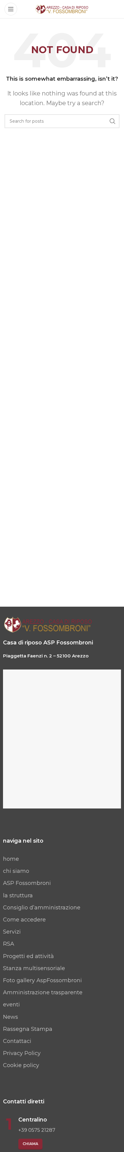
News (10, 1017)
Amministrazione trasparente (42, 992)
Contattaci (17, 1041)
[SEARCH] (112, 121)
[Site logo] (62, 8)
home (11, 859)
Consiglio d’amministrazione (41, 907)
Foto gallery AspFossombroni (42, 980)
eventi (11, 1004)
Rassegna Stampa (27, 1029)
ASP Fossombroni (27, 883)
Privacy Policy (22, 1053)
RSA (8, 944)
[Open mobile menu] (11, 9)
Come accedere (24, 919)
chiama (30, 1143)
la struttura (18, 895)
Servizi (12, 931)
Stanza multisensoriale (34, 968)
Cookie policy (21, 1065)
